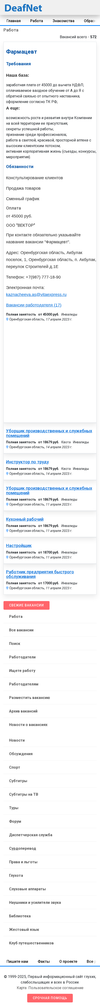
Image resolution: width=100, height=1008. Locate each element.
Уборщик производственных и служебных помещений (49, 433)
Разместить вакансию (29, 697)
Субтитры (18, 781)
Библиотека (20, 916)
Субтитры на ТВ (23, 794)
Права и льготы (23, 862)
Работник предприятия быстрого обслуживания (40, 574)
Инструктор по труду (27, 462)
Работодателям (23, 684)
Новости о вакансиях (28, 724)
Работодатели (22, 657)
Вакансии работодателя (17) (33, 305)
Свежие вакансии (26, 605)
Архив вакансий (23, 711)
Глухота (16, 875)
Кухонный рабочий (24, 519)
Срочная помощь (50, 998)
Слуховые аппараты (27, 889)
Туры (13, 808)
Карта (22, 988)
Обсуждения (21, 754)
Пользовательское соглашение (55, 988)
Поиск (14, 643)
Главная (14, 21)
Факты (44, 961)
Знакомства (63, 21)
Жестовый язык (24, 929)
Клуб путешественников (31, 943)
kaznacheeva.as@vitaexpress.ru (36, 294)
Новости (17, 740)
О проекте (68, 961)
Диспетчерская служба (30, 835)
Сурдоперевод (22, 848)
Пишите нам (17, 961)
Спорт (14, 767)
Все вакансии (21, 630)
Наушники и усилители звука (35, 902)
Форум (15, 821)
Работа (36, 21)
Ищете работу (22, 670)
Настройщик (19, 545)
